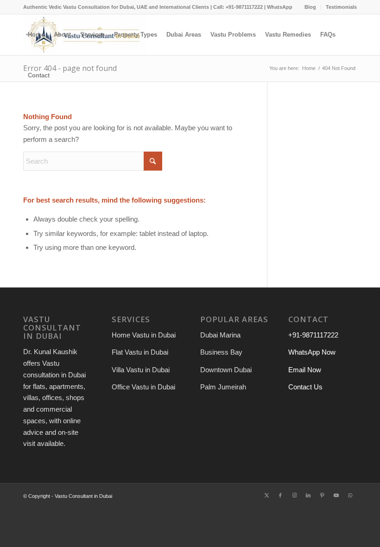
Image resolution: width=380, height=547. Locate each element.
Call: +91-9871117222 (238, 7)
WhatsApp (279, 7)
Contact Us (305, 387)
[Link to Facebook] (280, 495)
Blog (310, 7)
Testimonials (341, 7)
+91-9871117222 (313, 335)
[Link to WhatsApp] (350, 495)
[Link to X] (266, 495)
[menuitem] (310, 7)
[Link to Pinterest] (322, 495)
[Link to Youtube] (336, 495)
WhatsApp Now (312, 352)
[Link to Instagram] (294, 495)
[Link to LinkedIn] (308, 495)
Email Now (304, 370)
